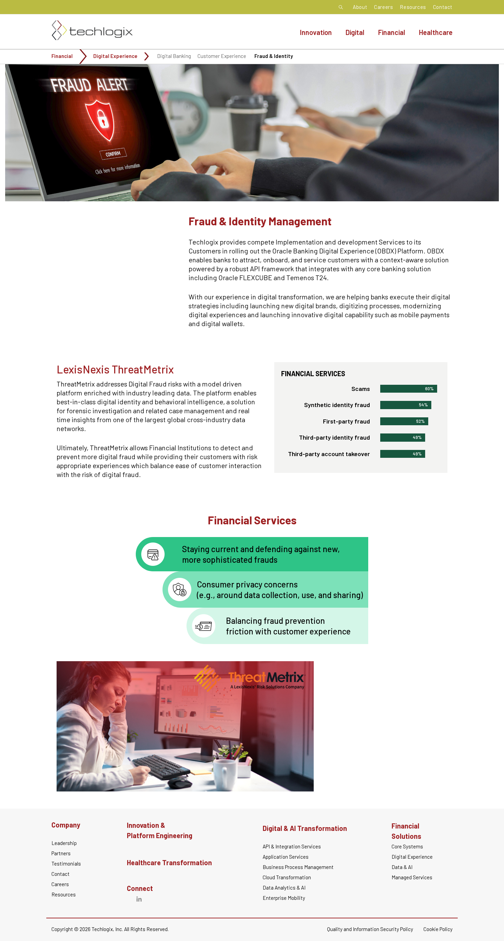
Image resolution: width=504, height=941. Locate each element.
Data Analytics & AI (284, 887)
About (360, 7)
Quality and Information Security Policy (370, 929)
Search (343, 7)
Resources (413, 7)
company (65, 825)
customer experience (221, 56)
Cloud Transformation (287, 877)
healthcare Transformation (169, 862)
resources (63, 894)
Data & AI (402, 867)
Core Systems (407, 846)
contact (60, 874)
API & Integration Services (292, 846)
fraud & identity (273, 56)
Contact (443, 7)
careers (60, 884)
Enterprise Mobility (284, 898)
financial (62, 56)
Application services (286, 857)
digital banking (174, 56)
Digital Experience (115, 56)
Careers (383, 7)
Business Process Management (298, 867)
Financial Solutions (406, 831)
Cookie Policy (438, 929)
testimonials (66, 863)
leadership (64, 843)
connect (140, 888)
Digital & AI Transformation (305, 828)
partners (61, 853)
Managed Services (412, 877)
